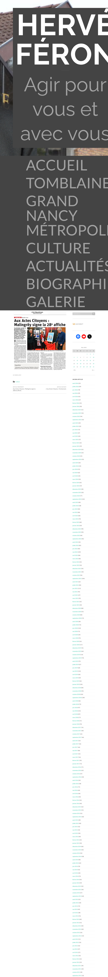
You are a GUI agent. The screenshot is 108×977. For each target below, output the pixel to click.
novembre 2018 (77, 691)
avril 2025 (75, 436)
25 (74, 366)
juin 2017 (75, 747)
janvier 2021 (76, 605)
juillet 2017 (76, 744)
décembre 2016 (77, 767)
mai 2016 (75, 790)
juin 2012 (75, 945)
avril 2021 (75, 595)
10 (93, 357)
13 (80, 360)
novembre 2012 (77, 929)
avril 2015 (75, 833)
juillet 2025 (76, 426)
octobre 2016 (76, 773)
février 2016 (76, 800)
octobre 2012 (76, 932)
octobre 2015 (76, 813)
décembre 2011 (77, 965)
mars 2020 (75, 638)
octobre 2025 (76, 416)
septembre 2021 (77, 578)
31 (93, 366)
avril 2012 (75, 952)
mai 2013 (75, 909)
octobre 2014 (76, 853)
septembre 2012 (77, 936)
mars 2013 (75, 916)
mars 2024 (75, 479)
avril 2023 (75, 515)
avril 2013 (75, 912)
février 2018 (76, 720)
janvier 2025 (76, 446)
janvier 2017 (76, 763)
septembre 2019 (77, 658)
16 (90, 360)
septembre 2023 (77, 499)
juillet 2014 (76, 863)
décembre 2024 (77, 449)
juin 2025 (75, 429)
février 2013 (76, 919)
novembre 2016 (77, 770)
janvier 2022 (76, 565)
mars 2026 (75, 400)
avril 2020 (75, 634)
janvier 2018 (76, 724)
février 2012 (76, 959)
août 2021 (75, 581)
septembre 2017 (77, 737)
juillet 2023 (76, 505)
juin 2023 (75, 509)
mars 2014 (75, 876)
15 (87, 360)
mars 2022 (75, 558)
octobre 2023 (76, 495)
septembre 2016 (77, 777)
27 (80, 366)
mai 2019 (75, 671)
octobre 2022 (76, 535)
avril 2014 (75, 873)
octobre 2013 (76, 892)
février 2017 (76, 760)
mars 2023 (75, 519)
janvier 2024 (76, 486)
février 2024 (76, 482)
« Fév (74, 370)
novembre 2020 (77, 611)
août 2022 (75, 542)
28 (83, 366)
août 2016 (75, 780)
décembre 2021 (77, 568)
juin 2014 (75, 866)
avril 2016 (75, 793)
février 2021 (76, 601)
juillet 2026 (76, 386)
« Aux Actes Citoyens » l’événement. (56, 388)
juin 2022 (75, 548)
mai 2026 (75, 393)
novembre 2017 (77, 730)
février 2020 (76, 641)
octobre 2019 (76, 654)
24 (93, 363)
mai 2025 (75, 433)
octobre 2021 (76, 575)
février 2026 (76, 403)
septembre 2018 (77, 697)
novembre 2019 (77, 651)
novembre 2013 (77, 889)
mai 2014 (75, 869)
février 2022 (76, 562)
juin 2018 (75, 707)
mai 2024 (75, 472)
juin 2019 (75, 668)
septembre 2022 (77, 538)
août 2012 (75, 939)
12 (77, 360)
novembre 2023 (77, 492)
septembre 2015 (77, 816)
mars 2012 (75, 955)
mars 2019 (75, 677)
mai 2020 (75, 631)
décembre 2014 (77, 846)
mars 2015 (75, 836)
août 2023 (75, 502)
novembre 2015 (77, 810)
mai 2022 (75, 552)
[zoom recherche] (93, 313)
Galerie (56, 301)
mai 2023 (75, 512)
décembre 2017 (77, 727)
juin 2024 (75, 469)
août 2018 (75, 701)
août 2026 (75, 383)
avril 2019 (75, 674)
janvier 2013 (76, 922)
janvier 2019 (76, 684)
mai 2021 (75, 591)
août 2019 (75, 661)
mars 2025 (75, 439)
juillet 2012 (76, 942)
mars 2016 (75, 797)
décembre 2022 (77, 529)
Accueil (56, 165)
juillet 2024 (76, 466)
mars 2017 (75, 757)
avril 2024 (75, 476)
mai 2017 (75, 750)
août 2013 (75, 899)
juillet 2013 (76, 902)
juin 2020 (75, 628)
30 (90, 366)
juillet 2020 (76, 625)
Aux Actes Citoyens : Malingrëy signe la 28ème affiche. (24, 388)
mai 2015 (75, 830)
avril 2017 (75, 754)
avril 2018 (75, 714)
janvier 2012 (76, 962)
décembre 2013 (77, 886)
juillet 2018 (76, 704)
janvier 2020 (76, 644)
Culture (58, 247)
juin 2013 (75, 906)
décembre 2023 (77, 489)
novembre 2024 (77, 452)
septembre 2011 (77, 975)
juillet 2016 (76, 783)
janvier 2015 (76, 843)
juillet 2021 (76, 585)
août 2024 (75, 462)
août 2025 (75, 423)
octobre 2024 (76, 456)
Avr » (93, 370)
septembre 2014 (77, 856)
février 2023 (76, 522)
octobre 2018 (76, 694)
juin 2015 (75, 826)
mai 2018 (75, 711)
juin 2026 (75, 390)
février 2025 (76, 443)
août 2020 (75, 621)
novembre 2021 (77, 572)
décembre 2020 (77, 608)
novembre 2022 (77, 532)
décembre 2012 (77, 926)
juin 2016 (75, 787)
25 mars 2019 (17, 375)
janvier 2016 (76, 803)
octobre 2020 (76, 615)
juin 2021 (75, 588)
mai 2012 (75, 949)
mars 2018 (75, 717)
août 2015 (75, 820)
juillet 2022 (76, 545)
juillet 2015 (76, 823)
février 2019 (76, 681)
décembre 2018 (77, 687)
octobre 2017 (76, 734)
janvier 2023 (76, 525)
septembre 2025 (77, 419)
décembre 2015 (77, 807)
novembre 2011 (77, 969)
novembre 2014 (77, 850)
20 (80, 363)
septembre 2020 (77, 618)
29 (87, 366)
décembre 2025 (77, 409)
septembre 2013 (77, 896)
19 (77, 363)
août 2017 (75, 740)
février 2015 (76, 840)
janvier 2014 (76, 883)
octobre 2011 (76, 972)
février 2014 (76, 879)
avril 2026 (75, 396)
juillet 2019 (76, 664)
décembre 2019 (77, 648)
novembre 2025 (77, 413)
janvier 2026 (76, 406)
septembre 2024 (77, 459)
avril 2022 (75, 555)
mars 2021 (75, 598)
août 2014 (75, 859)
